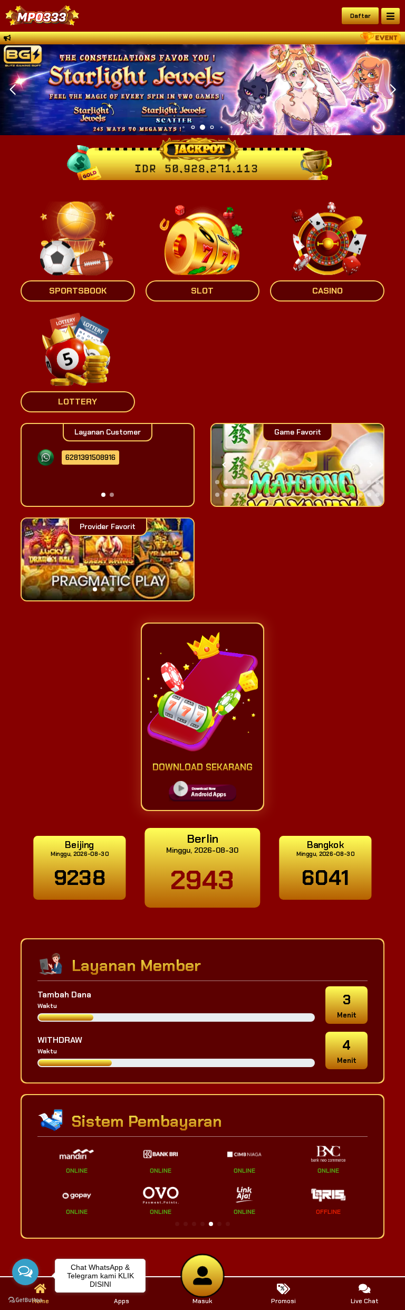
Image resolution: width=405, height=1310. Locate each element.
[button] (392, 89)
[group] (297, 465)
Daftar (360, 16)
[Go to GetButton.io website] (25, 1299)
